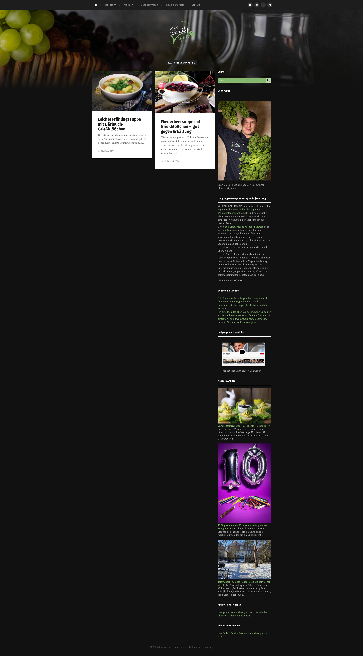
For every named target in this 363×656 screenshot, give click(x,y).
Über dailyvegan (149, 5)
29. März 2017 (107, 151)
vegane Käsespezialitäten (250, 226)
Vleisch (225, 226)
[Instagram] (256, 5)
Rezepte (109, 5)
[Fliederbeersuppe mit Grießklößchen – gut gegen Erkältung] (185, 92)
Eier (229, 230)
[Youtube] (250, 5)
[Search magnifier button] (268, 80)
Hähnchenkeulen (236, 209)
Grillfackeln (242, 213)
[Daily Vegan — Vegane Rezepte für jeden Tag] (181, 35)
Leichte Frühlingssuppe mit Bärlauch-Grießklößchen (119, 124)
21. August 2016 (171, 161)
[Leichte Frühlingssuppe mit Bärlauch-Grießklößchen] (122, 91)
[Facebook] (263, 5)
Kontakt (195, 5)
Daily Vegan (164, 647)
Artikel (127, 5)
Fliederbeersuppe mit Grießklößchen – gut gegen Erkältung (180, 126)
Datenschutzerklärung (201, 647)
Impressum (180, 647)
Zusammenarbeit (175, 5)
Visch (232, 226)
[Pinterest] (269, 5)
